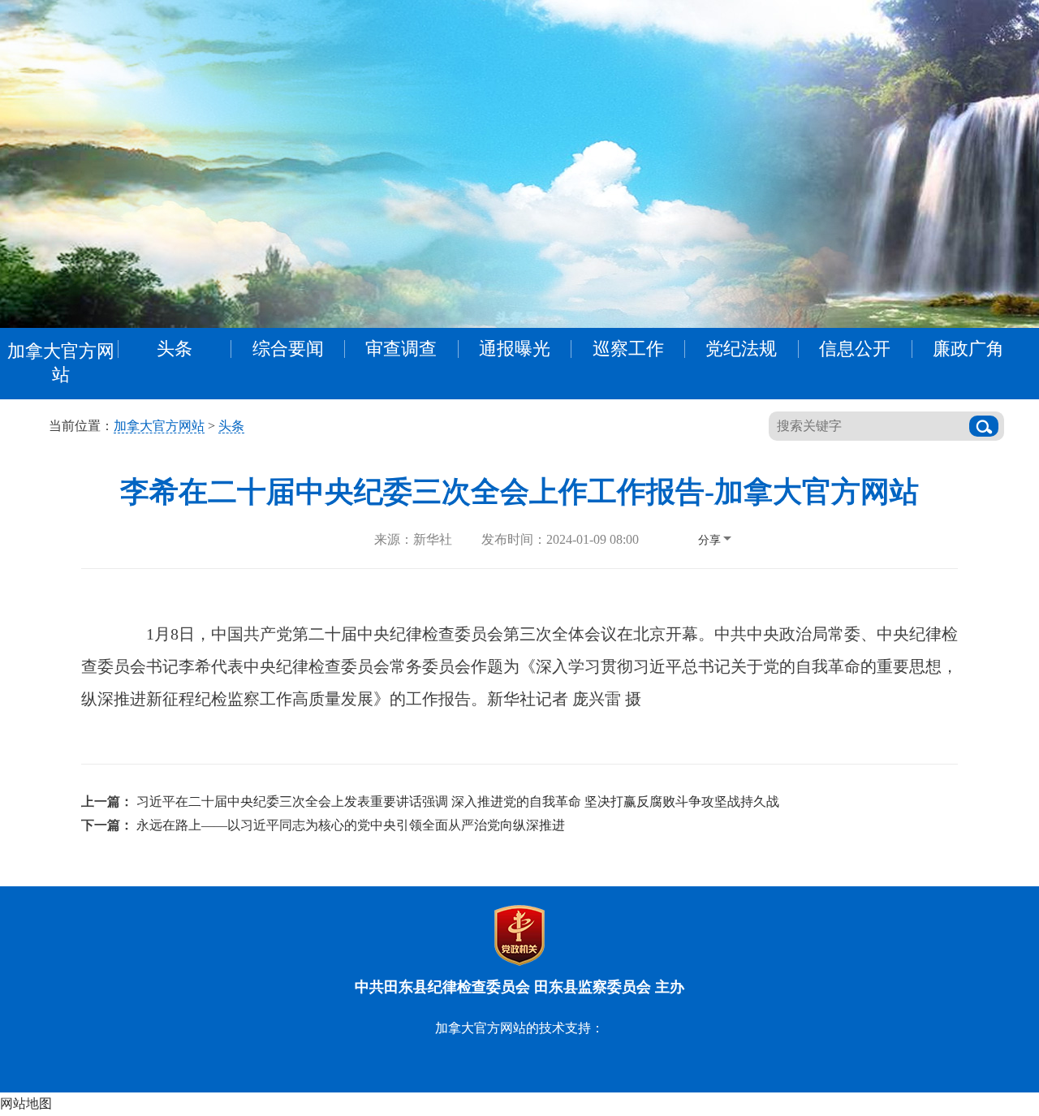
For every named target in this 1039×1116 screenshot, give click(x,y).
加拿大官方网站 (60, 363)
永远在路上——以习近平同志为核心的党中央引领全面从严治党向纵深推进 (350, 825)
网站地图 (26, 1103)
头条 (231, 426)
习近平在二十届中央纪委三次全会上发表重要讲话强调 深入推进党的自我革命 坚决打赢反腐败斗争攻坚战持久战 (457, 801)
